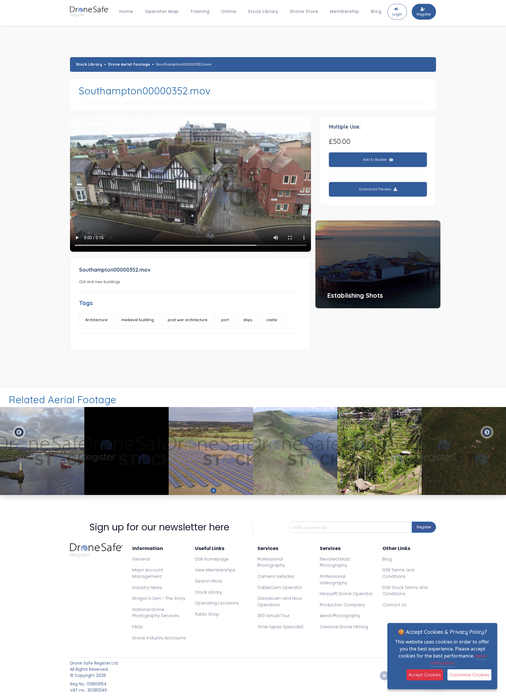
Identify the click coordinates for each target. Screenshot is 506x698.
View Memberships (215, 570)
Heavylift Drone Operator (346, 594)
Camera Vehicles (275, 576)
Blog (376, 11)
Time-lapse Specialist (280, 627)
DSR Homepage (212, 559)
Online (228, 11)
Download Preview (375, 189)
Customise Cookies (469, 674)
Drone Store (304, 11)
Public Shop (207, 614)
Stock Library (263, 11)
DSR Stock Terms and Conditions (405, 591)
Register (424, 527)
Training (200, 11)
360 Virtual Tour (273, 616)
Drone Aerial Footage (129, 64)
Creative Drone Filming (344, 627)
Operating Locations (217, 603)
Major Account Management (147, 573)
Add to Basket (375, 159)
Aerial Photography (340, 616)
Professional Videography (333, 579)
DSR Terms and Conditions (398, 573)
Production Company (342, 605)
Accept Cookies (424, 674)
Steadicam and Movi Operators (279, 601)
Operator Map (162, 11)
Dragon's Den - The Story (158, 598)
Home (126, 11)
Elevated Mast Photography (335, 562)
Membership (344, 11)
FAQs (137, 627)
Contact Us (394, 605)
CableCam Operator (279, 587)
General (141, 559)
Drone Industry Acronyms (159, 638)
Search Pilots (208, 581)
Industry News (147, 587)
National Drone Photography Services (155, 613)
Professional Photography (271, 562)
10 (292, 490)
